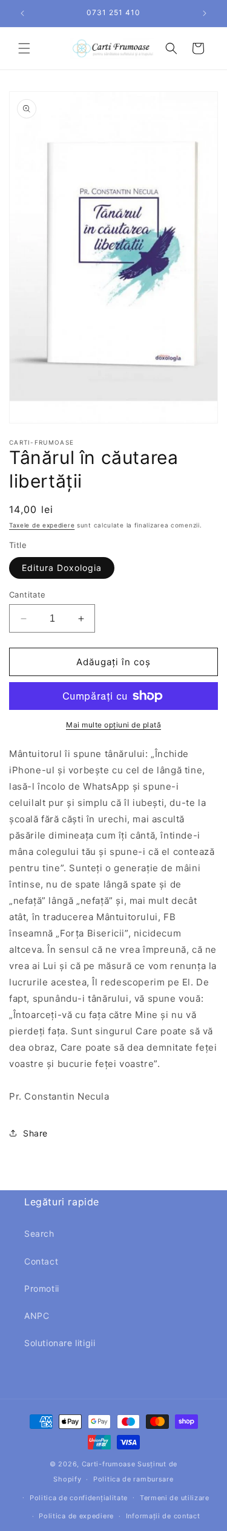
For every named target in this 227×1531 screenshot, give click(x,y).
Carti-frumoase (109, 1464)
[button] (24, 48)
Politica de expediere (76, 1516)
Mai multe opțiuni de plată (113, 724)
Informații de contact (163, 1516)
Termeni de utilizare (174, 1498)
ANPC (36, 1315)
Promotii (41, 1288)
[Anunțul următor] (204, 13)
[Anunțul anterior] (22, 13)
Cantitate (27, 594)
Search (39, 1233)
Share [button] (35, 1133)
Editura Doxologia (62, 567)
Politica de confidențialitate (79, 1498)
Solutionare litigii (59, 1343)
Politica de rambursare (133, 1479)
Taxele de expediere (41, 525)
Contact (41, 1261)
